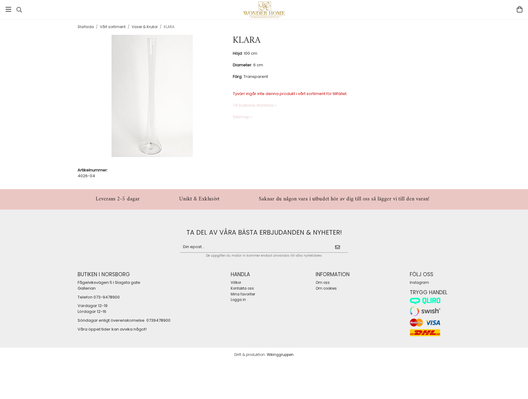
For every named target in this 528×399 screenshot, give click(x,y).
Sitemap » (242, 117)
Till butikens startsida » (255, 105)
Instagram (419, 282)
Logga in (238, 299)
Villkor (236, 282)
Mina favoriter (243, 294)
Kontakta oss (242, 288)
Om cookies (326, 288)
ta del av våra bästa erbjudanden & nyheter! (264, 232)
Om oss (323, 282)
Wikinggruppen (280, 354)
